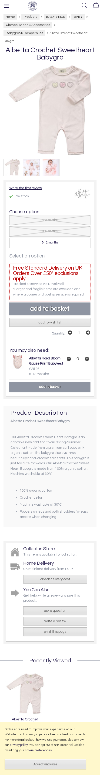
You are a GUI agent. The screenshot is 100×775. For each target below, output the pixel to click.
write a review (55, 621)
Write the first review (25, 188)
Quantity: (58, 333)
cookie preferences (38, 750)
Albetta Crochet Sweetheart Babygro (25, 721)
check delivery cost (55, 579)
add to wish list (49, 322)
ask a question (55, 610)
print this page (55, 631)
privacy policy (19, 745)
